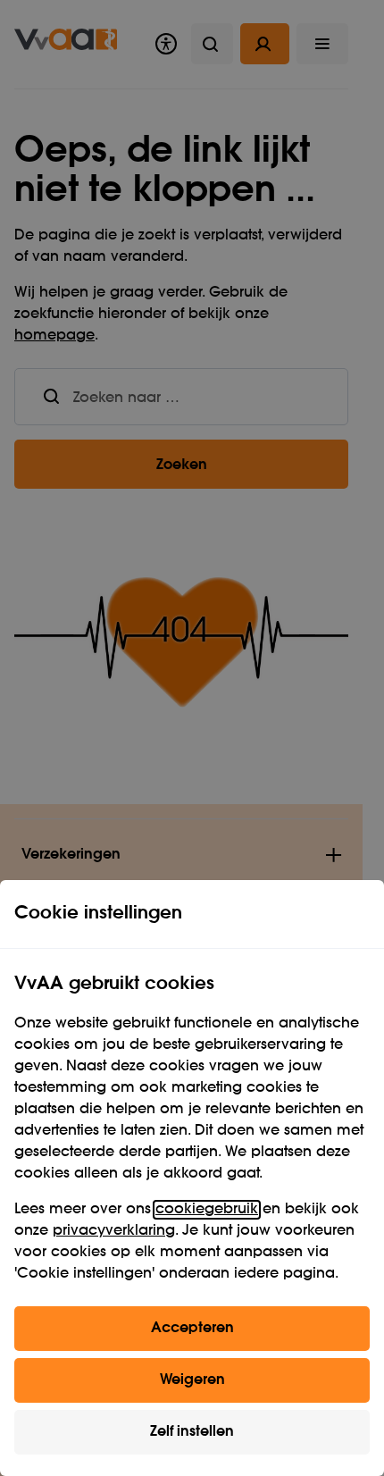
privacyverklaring (114, 1231)
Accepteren (192, 1328)
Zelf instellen (192, 1432)
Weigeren (192, 1380)
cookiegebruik (206, 1210)
